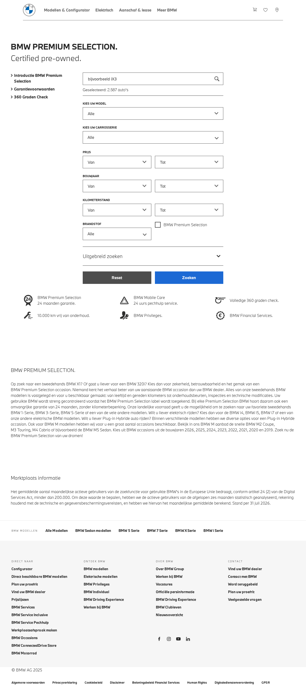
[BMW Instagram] (168, 639)
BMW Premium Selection (185, 224)
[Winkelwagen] (255, 10)
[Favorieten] (266, 10)
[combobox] (153, 79)
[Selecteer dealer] (277, 10)
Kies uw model (94, 103)
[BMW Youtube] (178, 639)
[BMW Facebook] (159, 639)
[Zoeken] (217, 79)
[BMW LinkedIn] (188, 639)
